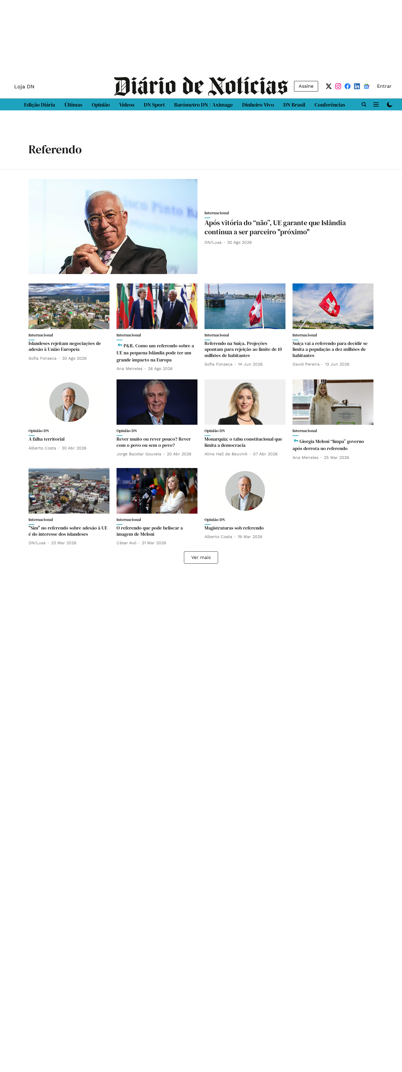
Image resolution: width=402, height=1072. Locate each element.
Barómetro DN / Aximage (203, 104)
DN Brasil (294, 104)
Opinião (101, 104)
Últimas (73, 104)
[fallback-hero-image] (113, 226)
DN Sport (154, 104)
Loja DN (24, 86)
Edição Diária (39, 104)
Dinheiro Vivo (258, 104)
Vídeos (126, 104)
